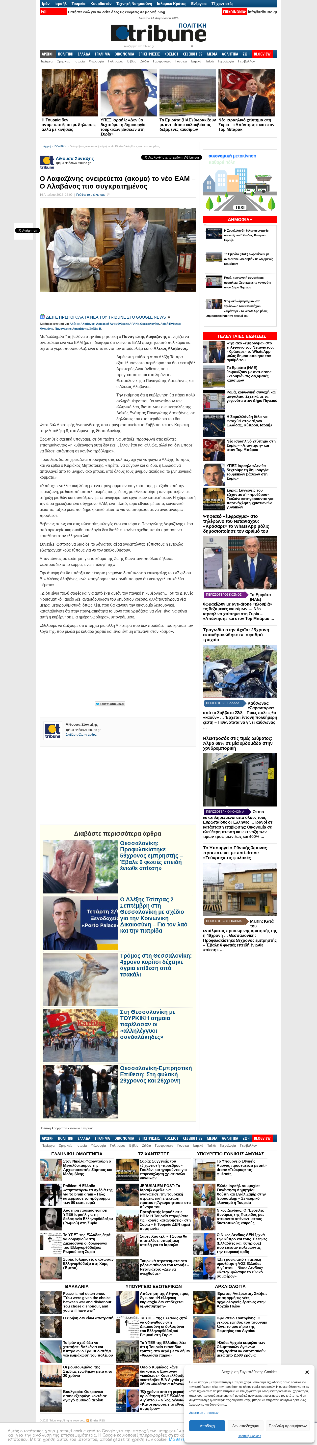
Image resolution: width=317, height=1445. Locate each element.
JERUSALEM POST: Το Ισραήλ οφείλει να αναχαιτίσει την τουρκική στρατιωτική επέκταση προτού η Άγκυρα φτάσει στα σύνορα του (165, 1196)
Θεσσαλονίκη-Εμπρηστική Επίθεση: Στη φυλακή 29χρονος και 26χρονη (156, 1074)
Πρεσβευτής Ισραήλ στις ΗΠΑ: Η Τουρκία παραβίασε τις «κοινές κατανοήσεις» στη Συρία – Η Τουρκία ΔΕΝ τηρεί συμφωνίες (165, 1220)
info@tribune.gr (262, 12)
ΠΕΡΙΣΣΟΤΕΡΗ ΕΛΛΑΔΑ (222, 703)
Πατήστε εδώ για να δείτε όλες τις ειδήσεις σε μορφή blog (116, 12)
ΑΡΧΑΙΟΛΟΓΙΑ (230, 1286)
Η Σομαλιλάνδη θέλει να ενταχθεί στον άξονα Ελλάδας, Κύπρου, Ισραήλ (249, 421)
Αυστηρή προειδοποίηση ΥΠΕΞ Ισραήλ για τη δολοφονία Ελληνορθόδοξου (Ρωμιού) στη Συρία (88, 1216)
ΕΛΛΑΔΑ (84, 54)
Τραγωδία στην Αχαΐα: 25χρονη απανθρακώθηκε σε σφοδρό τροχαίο (236, 634)
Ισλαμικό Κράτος (171, 3)
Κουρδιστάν (100, 3)
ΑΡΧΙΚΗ (47, 54)
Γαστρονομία (162, 61)
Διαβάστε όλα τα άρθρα (81, 734)
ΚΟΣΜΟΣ (171, 54)
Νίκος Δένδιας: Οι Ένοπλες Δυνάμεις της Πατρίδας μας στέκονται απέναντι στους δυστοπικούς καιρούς (240, 1216)
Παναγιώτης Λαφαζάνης (71, 329)
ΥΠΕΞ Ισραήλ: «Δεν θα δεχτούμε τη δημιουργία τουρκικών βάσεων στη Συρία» (247, 472)
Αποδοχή (207, 1426)
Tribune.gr (56, 1420)
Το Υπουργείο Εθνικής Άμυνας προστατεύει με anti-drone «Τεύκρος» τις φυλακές (235, 852)
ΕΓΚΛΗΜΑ (102, 54)
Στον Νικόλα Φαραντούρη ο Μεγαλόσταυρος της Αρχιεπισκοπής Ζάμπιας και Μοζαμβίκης (87, 1167)
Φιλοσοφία (96, 61)
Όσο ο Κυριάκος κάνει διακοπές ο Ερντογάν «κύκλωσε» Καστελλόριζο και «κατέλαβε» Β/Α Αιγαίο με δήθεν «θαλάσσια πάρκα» (165, 1375)
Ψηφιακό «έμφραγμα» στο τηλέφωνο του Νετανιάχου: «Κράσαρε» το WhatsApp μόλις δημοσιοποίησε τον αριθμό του (250, 351)
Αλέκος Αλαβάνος (82, 324)
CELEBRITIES (192, 54)
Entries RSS (97, 1420)
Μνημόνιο (46, 329)
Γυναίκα (181, 61)
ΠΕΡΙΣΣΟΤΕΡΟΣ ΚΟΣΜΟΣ (223, 594)
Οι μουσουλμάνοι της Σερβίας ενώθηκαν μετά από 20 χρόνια (87, 1371)
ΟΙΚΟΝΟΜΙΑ (124, 54)
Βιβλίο (131, 61)
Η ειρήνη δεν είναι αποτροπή (88, 1318)
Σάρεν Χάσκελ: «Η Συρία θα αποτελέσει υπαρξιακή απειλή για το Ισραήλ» (163, 1240)
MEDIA (212, 54)
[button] (307, 1372)
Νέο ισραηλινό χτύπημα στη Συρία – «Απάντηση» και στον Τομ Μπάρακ (246, 125)
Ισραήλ (60, 3)
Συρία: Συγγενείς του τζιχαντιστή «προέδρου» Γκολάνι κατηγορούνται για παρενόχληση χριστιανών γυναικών (250, 498)
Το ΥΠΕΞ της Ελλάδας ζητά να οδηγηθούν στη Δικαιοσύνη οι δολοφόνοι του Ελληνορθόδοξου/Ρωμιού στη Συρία (86, 1243)
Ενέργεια (199, 3)
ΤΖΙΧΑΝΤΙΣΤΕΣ (153, 1153)
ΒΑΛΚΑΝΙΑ (77, 1286)
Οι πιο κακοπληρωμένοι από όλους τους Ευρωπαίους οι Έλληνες (234, 817)
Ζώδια (144, 61)
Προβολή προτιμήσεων (288, 1426)
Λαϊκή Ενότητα (170, 324)
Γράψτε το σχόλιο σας (90, 194)
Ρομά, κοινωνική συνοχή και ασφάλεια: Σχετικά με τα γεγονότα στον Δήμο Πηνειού (252, 396)
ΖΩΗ (246, 54)
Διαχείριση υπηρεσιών (203, 1413)
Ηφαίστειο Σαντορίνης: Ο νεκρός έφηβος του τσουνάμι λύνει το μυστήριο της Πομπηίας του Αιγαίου (242, 1324)
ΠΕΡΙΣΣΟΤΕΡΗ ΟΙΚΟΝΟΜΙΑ (225, 811)
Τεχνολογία (226, 61)
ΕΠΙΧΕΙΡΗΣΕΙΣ (149, 54)
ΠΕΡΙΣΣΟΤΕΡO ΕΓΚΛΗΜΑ (224, 921)
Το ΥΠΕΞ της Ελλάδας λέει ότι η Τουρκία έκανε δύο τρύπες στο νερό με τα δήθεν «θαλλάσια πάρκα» (165, 1348)
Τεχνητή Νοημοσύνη (134, 3)
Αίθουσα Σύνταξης (75, 158)
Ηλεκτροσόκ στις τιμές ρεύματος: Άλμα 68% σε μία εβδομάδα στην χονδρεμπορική (238, 743)
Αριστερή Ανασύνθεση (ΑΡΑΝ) (117, 324)
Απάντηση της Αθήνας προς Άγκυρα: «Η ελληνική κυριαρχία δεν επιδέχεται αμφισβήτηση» (164, 1299)
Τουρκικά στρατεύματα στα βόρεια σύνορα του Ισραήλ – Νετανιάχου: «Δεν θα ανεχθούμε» (164, 1267)
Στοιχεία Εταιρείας (81, 1128)
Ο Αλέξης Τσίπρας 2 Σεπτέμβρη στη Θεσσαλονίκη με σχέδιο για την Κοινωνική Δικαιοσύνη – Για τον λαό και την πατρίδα (153, 915)
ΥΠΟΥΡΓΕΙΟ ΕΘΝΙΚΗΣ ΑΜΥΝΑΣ (230, 1153)
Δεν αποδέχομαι (245, 1426)
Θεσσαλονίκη (149, 324)
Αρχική (47, 146)
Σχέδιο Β (95, 329)
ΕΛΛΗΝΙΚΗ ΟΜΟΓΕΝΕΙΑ (77, 1153)
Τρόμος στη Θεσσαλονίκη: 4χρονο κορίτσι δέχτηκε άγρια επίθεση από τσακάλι (156, 965)
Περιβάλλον (246, 61)
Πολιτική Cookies (249, 1436)
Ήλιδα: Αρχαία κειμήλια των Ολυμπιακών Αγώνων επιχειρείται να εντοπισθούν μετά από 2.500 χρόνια (241, 1348)
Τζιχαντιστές (222, 3)
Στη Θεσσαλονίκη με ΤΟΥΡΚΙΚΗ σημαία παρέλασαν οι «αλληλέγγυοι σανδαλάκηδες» (147, 1024)
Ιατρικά (196, 61)
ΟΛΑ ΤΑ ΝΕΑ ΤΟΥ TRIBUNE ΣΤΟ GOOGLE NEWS (106, 317)
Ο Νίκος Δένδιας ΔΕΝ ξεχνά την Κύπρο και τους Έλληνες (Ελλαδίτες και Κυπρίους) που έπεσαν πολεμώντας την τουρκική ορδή (242, 1243)
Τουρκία (78, 3)
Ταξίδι (209, 61)
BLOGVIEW (262, 54)
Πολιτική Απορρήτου (53, 1128)
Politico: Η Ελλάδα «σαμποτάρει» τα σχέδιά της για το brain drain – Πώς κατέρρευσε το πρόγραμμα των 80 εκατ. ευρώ (88, 1194)
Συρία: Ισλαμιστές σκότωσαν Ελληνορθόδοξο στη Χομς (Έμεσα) (88, 1263)
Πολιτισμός (115, 61)
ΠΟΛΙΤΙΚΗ (65, 54)
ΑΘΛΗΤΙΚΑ (230, 54)
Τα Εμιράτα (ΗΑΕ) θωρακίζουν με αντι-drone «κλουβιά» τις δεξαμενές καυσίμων (187, 125)
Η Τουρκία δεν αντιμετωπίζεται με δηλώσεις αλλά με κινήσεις (69, 125)
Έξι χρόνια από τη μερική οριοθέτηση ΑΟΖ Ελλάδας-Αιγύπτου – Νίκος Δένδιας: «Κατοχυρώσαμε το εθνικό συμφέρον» (240, 1267)
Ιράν (46, 3)
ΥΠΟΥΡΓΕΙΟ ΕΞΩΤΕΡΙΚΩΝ (154, 1286)
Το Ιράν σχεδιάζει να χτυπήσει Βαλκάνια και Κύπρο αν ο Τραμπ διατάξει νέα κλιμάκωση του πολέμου (88, 1348)
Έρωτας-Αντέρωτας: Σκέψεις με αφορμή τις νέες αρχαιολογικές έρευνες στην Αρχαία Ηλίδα (242, 1299)
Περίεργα (46, 61)
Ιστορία (80, 61)
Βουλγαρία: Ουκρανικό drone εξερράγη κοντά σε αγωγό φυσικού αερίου (85, 1395)
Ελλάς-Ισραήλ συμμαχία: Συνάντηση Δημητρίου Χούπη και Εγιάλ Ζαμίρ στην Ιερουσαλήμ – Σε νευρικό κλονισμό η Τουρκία (241, 1194)
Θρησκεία (64, 61)
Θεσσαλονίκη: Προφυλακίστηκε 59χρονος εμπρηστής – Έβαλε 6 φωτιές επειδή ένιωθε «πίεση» (151, 855)
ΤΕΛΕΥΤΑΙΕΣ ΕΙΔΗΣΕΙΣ (241, 336)
